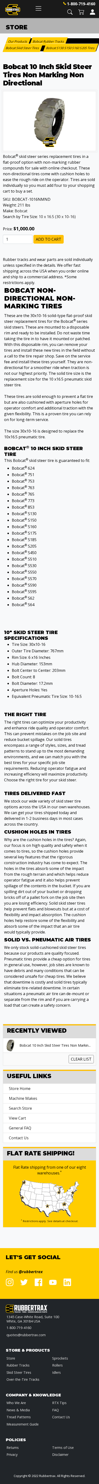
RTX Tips (59, 1402)
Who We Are (16, 1402)
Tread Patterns (18, 1417)
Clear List (81, 1059)
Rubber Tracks (18, 1365)
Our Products (18, 41)
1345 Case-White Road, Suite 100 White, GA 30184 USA (32, 1319)
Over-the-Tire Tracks (22, 1379)
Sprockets (60, 1358)
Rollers (57, 1365)
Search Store (20, 1108)
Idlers (56, 1372)
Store (10, 1358)
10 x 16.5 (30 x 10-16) (57, 216)
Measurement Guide (22, 1424)
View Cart (17, 1118)
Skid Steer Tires (18, 1372)
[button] (70, 12)
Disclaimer (60, 1454)
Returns (12, 1447)
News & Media (18, 1410)
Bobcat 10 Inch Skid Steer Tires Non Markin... (55, 1045)
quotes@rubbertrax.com (26, 1335)
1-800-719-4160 (81, 3)
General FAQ (20, 1128)
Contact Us (19, 1138)
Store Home (20, 1088)
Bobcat (21, 211)
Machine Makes (23, 1098)
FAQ (55, 1410)
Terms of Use (63, 1447)
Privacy (12, 1454)
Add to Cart (48, 239)
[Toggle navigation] (38, 8)
